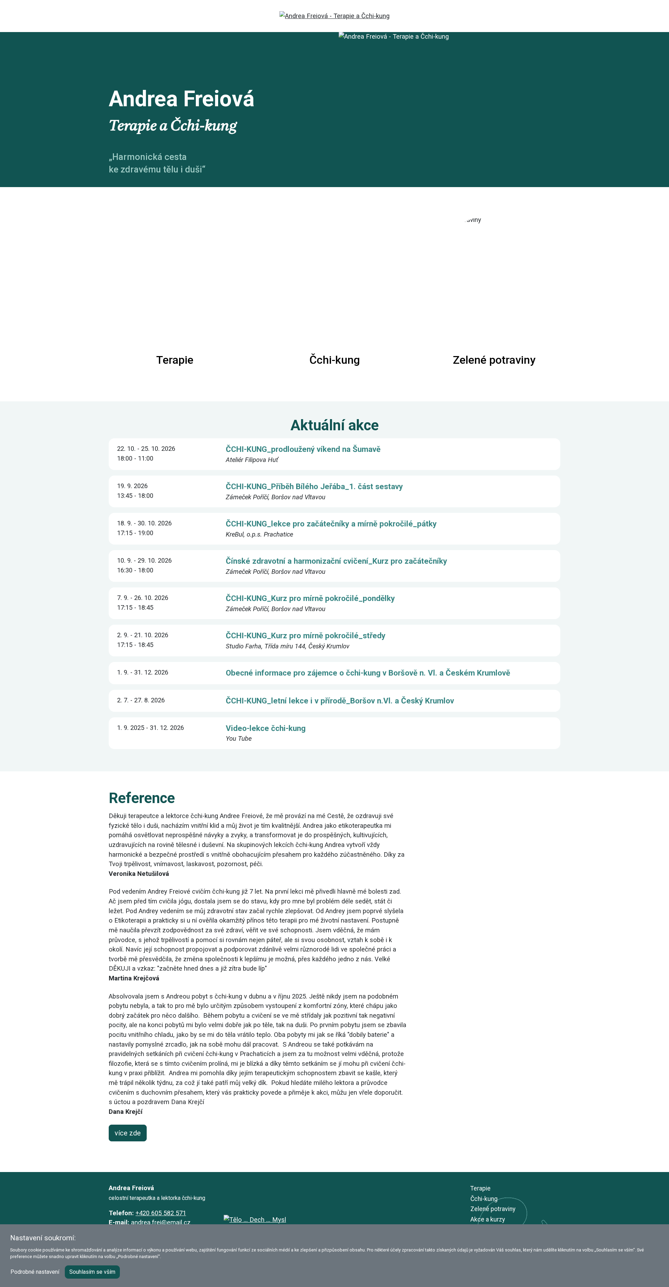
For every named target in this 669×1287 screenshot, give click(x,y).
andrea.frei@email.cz (161, 1222)
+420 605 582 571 (161, 1213)
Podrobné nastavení (34, 1272)
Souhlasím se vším (92, 1272)
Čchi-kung (484, 1198)
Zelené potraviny (492, 1208)
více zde (128, 1133)
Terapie (480, 1188)
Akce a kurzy (487, 1219)
